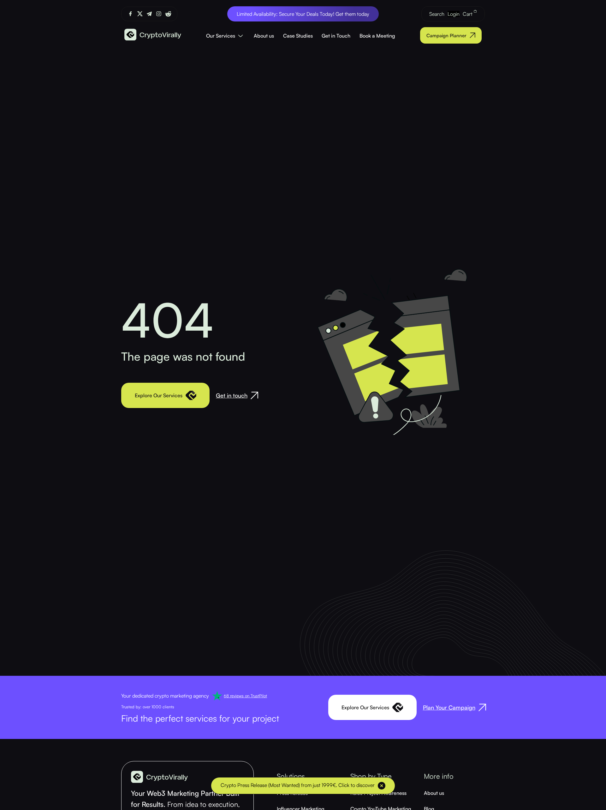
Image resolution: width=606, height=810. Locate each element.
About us (264, 36)
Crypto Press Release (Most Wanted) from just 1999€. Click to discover (298, 785)
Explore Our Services (158, 395)
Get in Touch (336, 36)
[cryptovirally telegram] (149, 14)
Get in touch (231, 395)
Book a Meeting (377, 36)
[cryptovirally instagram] (159, 14)
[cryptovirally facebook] (130, 14)
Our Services (220, 36)
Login (454, 14)
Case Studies (298, 36)
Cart (468, 14)
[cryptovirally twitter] (140, 14)
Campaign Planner (446, 36)
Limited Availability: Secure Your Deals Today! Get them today (303, 14)
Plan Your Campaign (449, 707)
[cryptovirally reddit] (168, 14)
